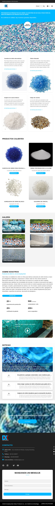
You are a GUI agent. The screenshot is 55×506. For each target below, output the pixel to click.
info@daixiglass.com (14, 459)
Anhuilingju (36, 504)
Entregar (27, 494)
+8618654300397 (11, 457)
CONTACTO (7, 445)
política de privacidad (47, 503)
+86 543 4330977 (11, 454)
